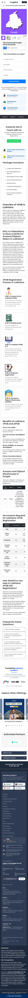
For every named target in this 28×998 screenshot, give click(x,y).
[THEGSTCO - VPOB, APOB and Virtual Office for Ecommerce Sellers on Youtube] (14, 766)
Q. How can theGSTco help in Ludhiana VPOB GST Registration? (13, 642)
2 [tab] (8, 725)
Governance (5, 942)
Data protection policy (8, 823)
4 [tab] (13, 725)
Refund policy (6, 830)
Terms (17, 941)
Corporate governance (8, 833)
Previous (2, 710)
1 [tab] (6, 725)
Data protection (6, 941)
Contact (5, 803)
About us (5, 796)
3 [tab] (10, 725)
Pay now (22, 879)
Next (25, 21)
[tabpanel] (14, 711)
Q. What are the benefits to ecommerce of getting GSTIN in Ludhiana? (13, 635)
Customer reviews (7, 801)
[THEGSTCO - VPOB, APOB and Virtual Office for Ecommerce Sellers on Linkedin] (18, 766)
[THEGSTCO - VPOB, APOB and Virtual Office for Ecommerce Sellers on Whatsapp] (16, 766)
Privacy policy (6, 826)
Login (24, 2)
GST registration (7, 813)
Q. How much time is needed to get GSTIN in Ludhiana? (13, 649)
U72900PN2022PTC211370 (8, 869)
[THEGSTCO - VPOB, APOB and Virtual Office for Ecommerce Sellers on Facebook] (11, 766)
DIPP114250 (6, 874)
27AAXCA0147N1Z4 (19, 869)
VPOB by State (7, 753)
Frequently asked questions (10, 799)
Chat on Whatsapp (14, 141)
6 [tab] (17, 725)
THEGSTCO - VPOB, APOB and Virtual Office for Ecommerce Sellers (17, 993)
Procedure (21, 117)
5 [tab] (15, 725)
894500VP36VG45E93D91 (20, 874)
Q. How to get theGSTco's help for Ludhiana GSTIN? (13, 655)
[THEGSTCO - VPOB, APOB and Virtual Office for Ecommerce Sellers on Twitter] (9, 766)
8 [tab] (21, 725)
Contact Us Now (14, 81)
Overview (4, 117)
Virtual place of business (9, 809)
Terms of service (7, 828)
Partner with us (6, 818)
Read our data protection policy (12, 851)
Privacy (12, 941)
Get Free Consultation (15, 996)
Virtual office (6, 811)
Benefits (12, 117)
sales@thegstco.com (11, 879)
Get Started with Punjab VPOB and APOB (15, 5)
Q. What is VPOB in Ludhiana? (12, 629)
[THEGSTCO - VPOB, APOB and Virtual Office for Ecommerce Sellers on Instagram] (13, 766)
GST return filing (7, 816)
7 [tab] (19, 725)
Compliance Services (9, 758)
